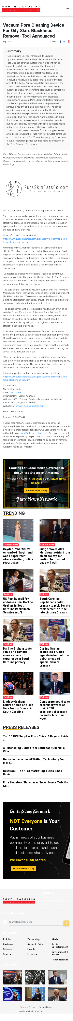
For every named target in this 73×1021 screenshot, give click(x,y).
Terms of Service (27, 1007)
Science (7, 949)
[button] (60, 41)
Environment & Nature (60, 953)
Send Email (16, 392)
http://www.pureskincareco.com (28, 406)
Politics (7, 939)
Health (31, 949)
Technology (34, 939)
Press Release (60, 959)
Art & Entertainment (60, 945)
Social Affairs (35, 944)
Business (8, 944)
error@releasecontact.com (33, 433)
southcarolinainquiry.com (31, 1011)
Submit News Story (36, 490)
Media (55, 939)
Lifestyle (32, 954)
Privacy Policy (45, 1007)
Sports (7, 954)
